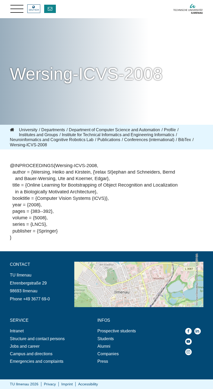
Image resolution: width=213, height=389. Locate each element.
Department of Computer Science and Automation (114, 130)
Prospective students (116, 331)
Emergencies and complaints (36, 361)
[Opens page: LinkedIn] (198, 331)
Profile (170, 130)
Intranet (17, 331)
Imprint (67, 384)
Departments (53, 130)
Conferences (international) (149, 139)
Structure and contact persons (37, 339)
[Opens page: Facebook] (189, 331)
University (28, 130)
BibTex (184, 139)
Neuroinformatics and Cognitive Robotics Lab (52, 139)
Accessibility (88, 384)
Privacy (50, 384)
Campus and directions (31, 354)
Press (102, 361)
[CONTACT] (50, 9)
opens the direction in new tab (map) (107, 264)
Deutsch (34, 10)
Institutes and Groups (38, 135)
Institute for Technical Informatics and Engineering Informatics (118, 135)
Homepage (12, 130)
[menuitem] (42, 330)
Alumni (103, 346)
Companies (108, 354)
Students (105, 339)
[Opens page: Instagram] (189, 352)
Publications (108, 139)
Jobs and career (24, 346)
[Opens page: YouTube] (189, 341)
